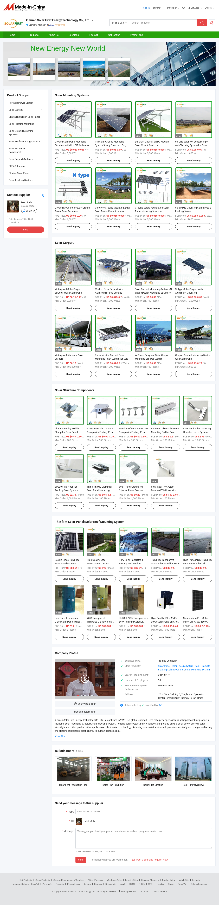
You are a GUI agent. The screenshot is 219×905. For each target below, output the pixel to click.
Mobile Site (184, 880)
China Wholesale (95, 880)
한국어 (132, 884)
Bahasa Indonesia (199, 884)
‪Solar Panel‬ (164, 666)
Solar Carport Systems (21, 159)
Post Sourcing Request (212, 22)
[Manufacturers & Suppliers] (25, 7)
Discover (93, 34)
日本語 (142, 884)
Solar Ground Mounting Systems (21, 132)
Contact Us (114, 34)
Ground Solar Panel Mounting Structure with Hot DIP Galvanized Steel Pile (73, 145)
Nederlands (110, 884)
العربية (122, 884)
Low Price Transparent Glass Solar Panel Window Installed (68, 621)
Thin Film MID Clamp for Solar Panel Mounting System (99, 490)
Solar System (16, 109)
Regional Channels (150, 880)
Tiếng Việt (182, 884)
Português (47, 884)
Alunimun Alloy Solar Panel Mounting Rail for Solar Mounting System (165, 432)
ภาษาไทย (160, 884)
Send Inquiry (73, 160)
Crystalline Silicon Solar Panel (24, 116)
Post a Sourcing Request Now (150, 859)
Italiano (87, 884)
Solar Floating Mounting (21, 123)
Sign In (146, 7)
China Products (42, 880)
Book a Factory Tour (85, 711)
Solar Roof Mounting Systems (24, 141)
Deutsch (98, 884)
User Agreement (128, 891)
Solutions (74, 34)
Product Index (168, 880)
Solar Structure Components (17, 150)
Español (35, 884)
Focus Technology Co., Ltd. (87, 891)
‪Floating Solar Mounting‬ (171, 669)
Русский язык (73, 884)
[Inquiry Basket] (183, 7)
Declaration (145, 891)
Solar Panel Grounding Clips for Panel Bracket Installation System (131, 490)
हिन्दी (150, 884)
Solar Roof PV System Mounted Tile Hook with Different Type (163, 490)
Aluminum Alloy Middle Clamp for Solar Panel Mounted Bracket (67, 432)
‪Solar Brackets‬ (202, 666)
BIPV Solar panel (17, 166)
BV (160, 705)
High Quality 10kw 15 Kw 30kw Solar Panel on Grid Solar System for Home (164, 621)
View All (59, 736)
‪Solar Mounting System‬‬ (197, 669)
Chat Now (30, 210)
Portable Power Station (21, 102)
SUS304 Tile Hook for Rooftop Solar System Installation (66, 490)
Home (12, 34)
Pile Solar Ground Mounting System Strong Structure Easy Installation (111, 145)
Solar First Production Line (73, 784)
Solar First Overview (193, 784)
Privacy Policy (160, 891)
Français (60, 884)
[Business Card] (43, 194)
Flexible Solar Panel (19, 173)
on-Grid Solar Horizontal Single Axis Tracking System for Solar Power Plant (191, 145)
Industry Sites (131, 880)
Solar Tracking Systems (21, 180)
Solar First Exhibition (113, 784)
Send (80, 859)
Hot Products (26, 880)
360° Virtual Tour (87, 703)
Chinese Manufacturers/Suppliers (68, 880)
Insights (196, 880)
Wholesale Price (114, 880)
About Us (54, 34)
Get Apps (195, 7)
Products (33, 34)
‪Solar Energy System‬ (182, 666)
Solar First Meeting (153, 784)
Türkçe (171, 884)
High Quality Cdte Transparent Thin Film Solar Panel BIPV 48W (98, 563)
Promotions (136, 34)
